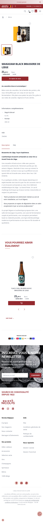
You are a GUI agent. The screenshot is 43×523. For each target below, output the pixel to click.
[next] (24, 309)
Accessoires (6, 451)
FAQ (24, 423)
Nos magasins (7, 427)
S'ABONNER (35, 375)
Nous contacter (7, 431)
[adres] (16, 483)
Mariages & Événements (10, 435)
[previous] (18, 309)
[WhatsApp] (26, 483)
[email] (21, 483)
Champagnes (6, 464)
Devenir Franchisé (29, 452)
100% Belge (6, 476)
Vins (3, 459)
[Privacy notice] (3, 520)
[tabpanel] (21, 32)
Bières (10, 17)
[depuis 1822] (5, 6)
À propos (5, 423)
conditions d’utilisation (11, 502)
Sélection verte (7, 455)
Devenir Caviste (28, 448)
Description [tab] (6, 145)
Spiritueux (5, 468)
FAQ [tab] (14, 145)
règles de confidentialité (32, 500)
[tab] (7, 50)
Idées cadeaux (7, 447)
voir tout (10, 318)
